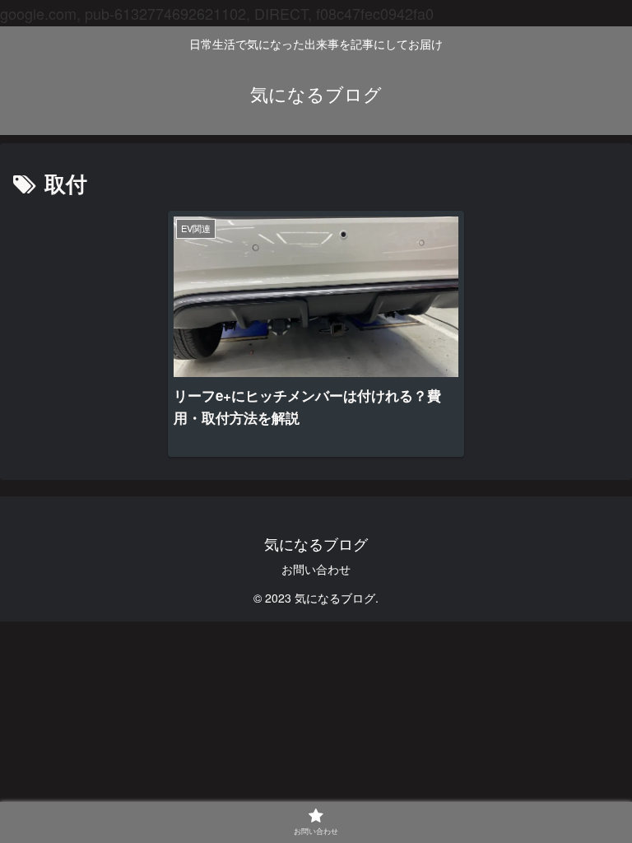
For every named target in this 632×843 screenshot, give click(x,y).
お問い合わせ (316, 569)
